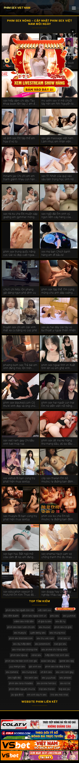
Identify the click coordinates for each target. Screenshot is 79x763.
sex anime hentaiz (46, 683)
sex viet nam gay (64, 672)
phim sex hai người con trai (20, 610)
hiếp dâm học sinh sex (57, 655)
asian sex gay (48, 660)
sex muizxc (44, 627)
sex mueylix (20, 632)
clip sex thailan (47, 689)
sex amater (65, 677)
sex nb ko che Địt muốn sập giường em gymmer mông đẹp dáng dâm (20, 215)
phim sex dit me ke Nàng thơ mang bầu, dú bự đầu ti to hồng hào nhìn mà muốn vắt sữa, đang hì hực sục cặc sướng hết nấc (58, 442)
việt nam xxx (44, 610)
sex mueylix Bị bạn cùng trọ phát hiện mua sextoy (20, 517)
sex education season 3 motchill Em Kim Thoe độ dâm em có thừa (18, 593)
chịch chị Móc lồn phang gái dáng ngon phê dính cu (19, 291)
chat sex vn (64, 638)
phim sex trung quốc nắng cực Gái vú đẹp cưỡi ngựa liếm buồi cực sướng (19, 253)
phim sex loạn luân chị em (21, 627)
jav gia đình (17, 694)
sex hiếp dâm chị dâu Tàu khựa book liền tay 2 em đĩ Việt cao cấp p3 (19, 102)
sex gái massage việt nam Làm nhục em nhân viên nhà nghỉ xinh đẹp (57, 140)
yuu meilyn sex (17, 666)
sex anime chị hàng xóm (54, 649)
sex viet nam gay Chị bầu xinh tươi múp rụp (18, 442)
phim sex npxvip (19, 655)
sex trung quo (29, 672)
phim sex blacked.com (21, 638)
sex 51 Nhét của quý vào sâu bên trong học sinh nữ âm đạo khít (57, 177)
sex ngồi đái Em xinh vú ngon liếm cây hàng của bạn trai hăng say (56, 215)
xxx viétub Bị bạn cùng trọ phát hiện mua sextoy (19, 480)
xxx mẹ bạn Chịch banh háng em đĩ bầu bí (55, 253)
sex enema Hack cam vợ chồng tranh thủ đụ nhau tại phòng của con (58, 555)
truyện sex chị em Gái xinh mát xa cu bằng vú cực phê (20, 329)
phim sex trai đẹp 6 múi (57, 666)
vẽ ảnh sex (46, 672)
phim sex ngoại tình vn (34, 615)
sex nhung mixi (57, 632)
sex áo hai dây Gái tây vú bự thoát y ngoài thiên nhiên (58, 329)
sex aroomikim (42, 643)
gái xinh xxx (35, 666)
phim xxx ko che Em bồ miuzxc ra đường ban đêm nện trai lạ (57, 517)
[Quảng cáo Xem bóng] (39, 724)
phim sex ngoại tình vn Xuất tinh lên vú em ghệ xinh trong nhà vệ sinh (58, 366)
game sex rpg (66, 660)
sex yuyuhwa (48, 677)
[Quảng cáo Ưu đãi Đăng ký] (39, 734)
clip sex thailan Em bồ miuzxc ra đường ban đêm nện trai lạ (57, 480)
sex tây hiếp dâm (22, 643)
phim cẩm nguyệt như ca (22, 689)
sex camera (12, 672)
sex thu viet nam (45, 638)
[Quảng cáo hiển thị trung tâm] (39, 64)
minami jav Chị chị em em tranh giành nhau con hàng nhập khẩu (19, 177)
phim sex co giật (63, 627)
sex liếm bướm (11, 615)
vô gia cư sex (44, 621)
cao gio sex (60, 643)
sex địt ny (60, 621)
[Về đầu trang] (70, 758)
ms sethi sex (31, 677)
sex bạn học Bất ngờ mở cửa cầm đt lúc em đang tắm (18, 555)
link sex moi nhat (59, 694)
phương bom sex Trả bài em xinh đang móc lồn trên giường (20, 366)
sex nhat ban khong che (24, 649)
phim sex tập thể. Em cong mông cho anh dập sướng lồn (57, 291)
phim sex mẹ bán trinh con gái (21, 660)
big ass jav (64, 689)
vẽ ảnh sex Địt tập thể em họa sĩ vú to (19, 140)
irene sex (36, 655)
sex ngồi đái (14, 677)
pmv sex (54, 615)
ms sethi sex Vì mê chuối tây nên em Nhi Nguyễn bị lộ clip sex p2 (57, 102)
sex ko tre (65, 683)
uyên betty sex (37, 632)
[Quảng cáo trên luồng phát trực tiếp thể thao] (39, 755)
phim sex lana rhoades (21, 683)
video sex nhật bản (24, 621)
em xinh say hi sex (36, 694)
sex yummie (69, 615)
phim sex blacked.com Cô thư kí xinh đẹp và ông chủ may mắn (19, 404)
